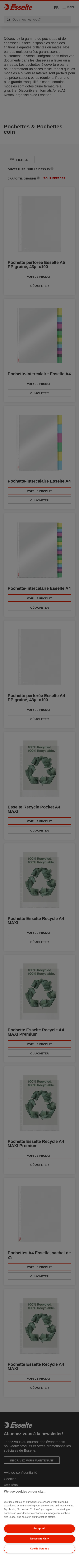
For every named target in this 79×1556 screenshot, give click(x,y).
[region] (39, 1521)
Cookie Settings (39, 1548)
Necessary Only (39, 1538)
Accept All (39, 1528)
